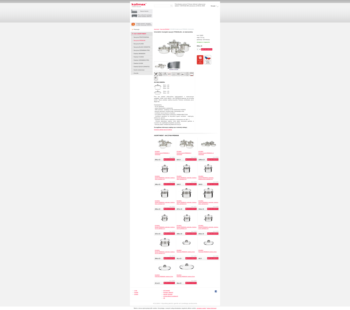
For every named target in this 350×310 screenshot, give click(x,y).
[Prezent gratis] (142, 23)
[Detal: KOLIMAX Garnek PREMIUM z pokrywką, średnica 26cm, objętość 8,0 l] (208, 188)
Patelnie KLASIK (138, 63)
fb (215, 291)
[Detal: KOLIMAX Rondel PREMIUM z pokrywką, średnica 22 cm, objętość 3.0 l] (208, 212)
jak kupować (166, 290)
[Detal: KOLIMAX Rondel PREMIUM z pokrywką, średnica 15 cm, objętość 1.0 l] (165, 212)
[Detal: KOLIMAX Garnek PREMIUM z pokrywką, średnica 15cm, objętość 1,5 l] (165, 163)
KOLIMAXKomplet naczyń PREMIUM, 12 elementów (206, 153)
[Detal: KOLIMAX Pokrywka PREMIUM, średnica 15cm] (186, 237)
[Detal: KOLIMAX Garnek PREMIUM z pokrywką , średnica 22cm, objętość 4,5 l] (208, 163)
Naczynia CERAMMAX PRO (142, 50)
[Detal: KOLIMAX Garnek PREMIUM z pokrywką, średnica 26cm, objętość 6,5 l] (186, 188)
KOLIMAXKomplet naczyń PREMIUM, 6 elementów (162, 153)
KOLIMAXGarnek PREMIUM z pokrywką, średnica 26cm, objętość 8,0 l (208, 202)
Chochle (136, 73)
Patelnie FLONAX (139, 57)
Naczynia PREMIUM (164, 29)
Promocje (136, 29)
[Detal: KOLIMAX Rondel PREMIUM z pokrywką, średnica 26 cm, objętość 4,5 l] (165, 237)
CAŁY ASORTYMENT (140, 33)
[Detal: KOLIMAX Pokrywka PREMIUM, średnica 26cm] (186, 262)
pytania (136, 294)
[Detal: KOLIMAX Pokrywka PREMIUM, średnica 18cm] (208, 237)
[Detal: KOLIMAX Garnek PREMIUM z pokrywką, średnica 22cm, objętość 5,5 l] (165, 188)
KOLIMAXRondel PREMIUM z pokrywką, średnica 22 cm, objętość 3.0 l (208, 227)
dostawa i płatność (168, 292)
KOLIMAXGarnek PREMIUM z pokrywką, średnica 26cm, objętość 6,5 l (186, 202)
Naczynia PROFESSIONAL (141, 37)
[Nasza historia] (142, 9)
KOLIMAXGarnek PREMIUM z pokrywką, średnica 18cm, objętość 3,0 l (186, 178)
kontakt (136, 292)
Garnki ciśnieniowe (139, 70)
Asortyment (156, 29)
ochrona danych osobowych (170, 296)
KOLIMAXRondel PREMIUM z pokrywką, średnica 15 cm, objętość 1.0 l (165, 227)
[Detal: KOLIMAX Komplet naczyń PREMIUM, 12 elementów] (208, 138)
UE (164, 298)
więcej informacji (211, 308)
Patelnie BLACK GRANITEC (142, 66)
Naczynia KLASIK (139, 43)
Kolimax (136, 4)
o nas (135, 290)
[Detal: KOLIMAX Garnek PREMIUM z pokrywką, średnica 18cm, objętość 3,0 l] (186, 163)
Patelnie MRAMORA (139, 53)
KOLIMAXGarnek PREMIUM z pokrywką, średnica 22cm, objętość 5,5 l (165, 202)
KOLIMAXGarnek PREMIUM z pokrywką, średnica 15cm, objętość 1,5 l (165, 178)
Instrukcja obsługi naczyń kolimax (163, 129)
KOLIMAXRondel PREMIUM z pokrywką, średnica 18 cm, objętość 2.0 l (186, 227)
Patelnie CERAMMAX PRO (141, 60)
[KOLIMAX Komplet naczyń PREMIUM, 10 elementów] (174, 35)
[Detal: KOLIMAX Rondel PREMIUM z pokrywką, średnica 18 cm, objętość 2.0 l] (186, 212)
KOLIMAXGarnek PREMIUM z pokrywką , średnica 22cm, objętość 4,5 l (206, 178)
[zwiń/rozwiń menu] (132, 50)
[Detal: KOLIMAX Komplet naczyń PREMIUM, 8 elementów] (186, 138)
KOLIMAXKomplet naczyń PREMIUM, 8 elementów (184, 153)
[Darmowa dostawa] (142, 14)
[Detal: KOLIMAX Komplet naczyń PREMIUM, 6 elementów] (165, 138)
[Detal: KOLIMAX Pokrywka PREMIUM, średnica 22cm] (165, 262)
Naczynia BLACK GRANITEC (142, 47)
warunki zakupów (167, 294)
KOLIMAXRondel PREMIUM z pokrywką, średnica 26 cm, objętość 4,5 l (165, 252)
